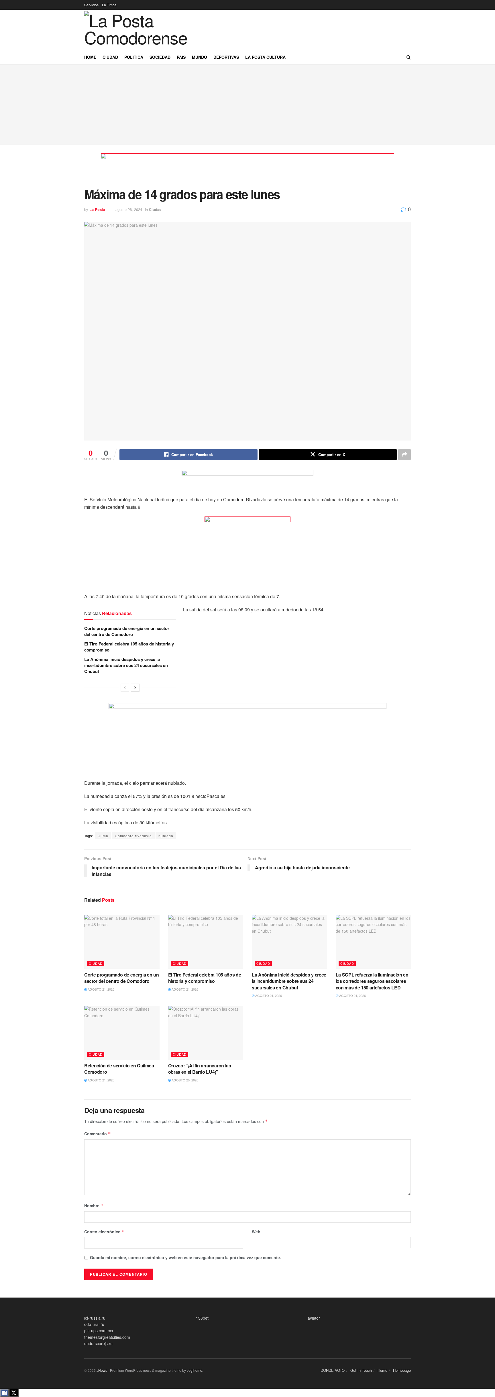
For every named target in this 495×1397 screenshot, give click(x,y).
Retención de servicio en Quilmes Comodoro (119, 1068)
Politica (133, 57)
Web (256, 1231)
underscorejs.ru (98, 1343)
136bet (202, 1318)
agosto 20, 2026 (184, 1080)
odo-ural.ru (94, 1324)
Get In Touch (361, 1370)
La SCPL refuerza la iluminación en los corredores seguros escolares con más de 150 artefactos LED (372, 981)
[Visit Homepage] (144, 29)
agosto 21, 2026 (100, 989)
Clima (103, 835)
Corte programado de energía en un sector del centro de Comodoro (126, 631)
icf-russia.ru (94, 1318)
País (181, 57)
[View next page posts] (135, 688)
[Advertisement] (247, 104)
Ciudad (110, 57)
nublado (165, 835)
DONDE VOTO (333, 1370)
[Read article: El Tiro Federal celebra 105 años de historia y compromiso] (205, 942)
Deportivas (226, 57)
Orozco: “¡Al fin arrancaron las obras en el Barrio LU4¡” (199, 1068)
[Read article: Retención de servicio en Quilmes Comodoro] (122, 1033)
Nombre (93, 1205)
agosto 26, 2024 (128, 209)
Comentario (97, 1133)
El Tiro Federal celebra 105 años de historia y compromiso (129, 647)
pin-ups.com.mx (98, 1330)
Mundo (199, 57)
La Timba (109, 4)
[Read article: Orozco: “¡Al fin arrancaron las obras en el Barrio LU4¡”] (205, 1033)
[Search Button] (408, 57)
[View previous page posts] (125, 688)
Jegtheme (194, 1370)
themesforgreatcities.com (107, 1337)
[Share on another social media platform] (404, 454)
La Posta (97, 209)
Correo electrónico (104, 1231)
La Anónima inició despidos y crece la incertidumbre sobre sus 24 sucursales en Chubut (126, 665)
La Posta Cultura (265, 57)
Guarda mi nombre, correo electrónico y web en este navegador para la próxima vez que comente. (185, 1257)
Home (90, 57)
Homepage (402, 1370)
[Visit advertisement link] (247, 170)
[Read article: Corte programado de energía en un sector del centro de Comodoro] (122, 942)
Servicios (91, 4)
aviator (314, 1318)
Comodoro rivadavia (133, 835)
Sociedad (160, 57)
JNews (102, 1370)
